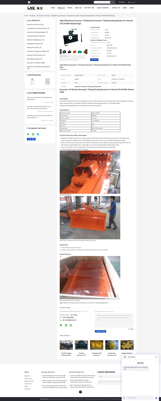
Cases (131, 8)
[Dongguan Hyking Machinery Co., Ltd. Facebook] (29, 2)
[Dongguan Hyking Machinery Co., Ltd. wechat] (71, 325)
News (125, 8)
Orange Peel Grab (32, 47)
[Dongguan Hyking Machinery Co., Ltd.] (35, 8)
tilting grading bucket (102, 303)
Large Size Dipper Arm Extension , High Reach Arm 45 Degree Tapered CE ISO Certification (53, 377)
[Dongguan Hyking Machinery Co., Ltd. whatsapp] (34, 134)
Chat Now (121, 2)
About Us (78, 8)
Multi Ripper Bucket (33, 59)
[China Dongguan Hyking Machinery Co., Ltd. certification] (32, 81)
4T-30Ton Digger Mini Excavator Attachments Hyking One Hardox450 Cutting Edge (66, 354)
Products (61, 8)
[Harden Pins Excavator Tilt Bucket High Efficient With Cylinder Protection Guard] (111, 345)
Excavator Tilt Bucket (43, 15)
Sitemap (27, 389)
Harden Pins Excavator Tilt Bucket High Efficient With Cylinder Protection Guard (111, 354)
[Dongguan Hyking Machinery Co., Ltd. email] (29, 134)
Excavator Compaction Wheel (36, 51)
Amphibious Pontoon (33, 44)
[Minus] (156, 357)
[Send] (156, 398)
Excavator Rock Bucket (34, 55)
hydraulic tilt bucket (69, 303)
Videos (70, 8)
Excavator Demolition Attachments (38, 67)
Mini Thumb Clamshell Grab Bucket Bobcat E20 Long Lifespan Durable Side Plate (82, 386)
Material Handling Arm (34, 40)
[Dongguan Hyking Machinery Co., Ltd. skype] (39, 134)
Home (53, 8)
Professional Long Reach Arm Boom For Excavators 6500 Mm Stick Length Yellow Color (54, 387)
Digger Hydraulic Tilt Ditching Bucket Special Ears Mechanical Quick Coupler (127, 354)
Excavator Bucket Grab (34, 36)
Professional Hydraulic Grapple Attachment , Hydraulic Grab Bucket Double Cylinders (81, 381)
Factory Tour (89, 8)
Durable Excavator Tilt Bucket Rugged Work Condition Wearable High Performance (81, 354)
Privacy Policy (44, 399)
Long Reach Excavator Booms (37, 28)
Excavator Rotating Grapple (36, 32)
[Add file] (124, 398)
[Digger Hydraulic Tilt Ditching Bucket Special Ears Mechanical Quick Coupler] (127, 345)
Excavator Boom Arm (34, 24)
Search (113, 2)
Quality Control (103, 8)
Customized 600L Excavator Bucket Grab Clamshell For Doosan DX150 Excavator (82, 376)
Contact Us (116, 8)
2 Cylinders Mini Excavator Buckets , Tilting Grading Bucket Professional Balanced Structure (97, 354)
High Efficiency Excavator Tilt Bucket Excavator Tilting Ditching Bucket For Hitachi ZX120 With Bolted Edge (73, 58)
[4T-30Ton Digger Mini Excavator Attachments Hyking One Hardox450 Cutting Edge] (66, 345)
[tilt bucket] (70, 37)
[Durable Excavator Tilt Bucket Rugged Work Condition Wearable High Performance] (81, 345)
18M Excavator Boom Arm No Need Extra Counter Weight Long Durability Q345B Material (54, 382)
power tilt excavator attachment (85, 303)
